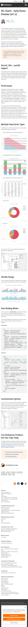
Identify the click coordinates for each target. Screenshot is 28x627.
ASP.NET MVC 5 (4, 553)
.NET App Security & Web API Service (14, 452)
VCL (13, 474)
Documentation (4, 581)
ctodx (7, 20)
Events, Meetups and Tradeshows (9, 497)
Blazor (2, 550)
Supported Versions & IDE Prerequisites (10, 510)
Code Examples (4, 582)
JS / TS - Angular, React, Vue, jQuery (9, 549)
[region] (14, 616)
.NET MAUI (3, 537)
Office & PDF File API (6, 531)
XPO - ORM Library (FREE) (7, 564)
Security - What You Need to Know (9, 592)
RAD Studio (4, 474)
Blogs (2, 585)
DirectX (13, 472)
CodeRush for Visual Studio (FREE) (9, 565)
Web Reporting (4, 557)
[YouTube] (25, 483)
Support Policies (5, 511)
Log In (20, 1)
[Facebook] (18, 483)
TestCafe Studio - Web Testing (8, 572)
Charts (3, 472)
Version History (4, 588)
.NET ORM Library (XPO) (11, 456)
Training (3, 586)
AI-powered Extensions (6, 543)
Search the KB (4, 578)
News (2, 495)
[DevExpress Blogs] (15, 483)
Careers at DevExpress (6, 493)
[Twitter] (22, 483)
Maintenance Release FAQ (7, 513)
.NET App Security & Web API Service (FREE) (11, 567)
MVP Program (4, 500)
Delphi (8, 472)
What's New (4, 589)
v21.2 (10, 474)
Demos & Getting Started (7, 584)
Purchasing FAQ (5, 509)
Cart (17, 1)
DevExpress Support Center (7, 445)
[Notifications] (26, 1)
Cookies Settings (14, 622)
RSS (12, 20)
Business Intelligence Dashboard (9, 528)
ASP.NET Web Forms (6, 554)
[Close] (25, 607)
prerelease (19, 472)
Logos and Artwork (5, 501)
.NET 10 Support (5, 595)
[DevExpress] (6, 5)
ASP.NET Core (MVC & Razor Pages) (9, 551)
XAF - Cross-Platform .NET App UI (9, 563)
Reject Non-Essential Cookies (14, 619)
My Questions (4, 580)
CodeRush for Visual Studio (11, 454)
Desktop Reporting (5, 523)
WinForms (3, 519)
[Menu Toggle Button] (26, 5)
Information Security (6, 591)
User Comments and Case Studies (9, 499)
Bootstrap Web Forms (6, 555)
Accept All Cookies (14, 615)
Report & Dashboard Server (7, 530)
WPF (2, 520)
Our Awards (4, 496)
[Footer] (2, 483)
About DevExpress (5, 492)
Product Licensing (5, 507)
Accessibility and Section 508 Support (10, 593)
